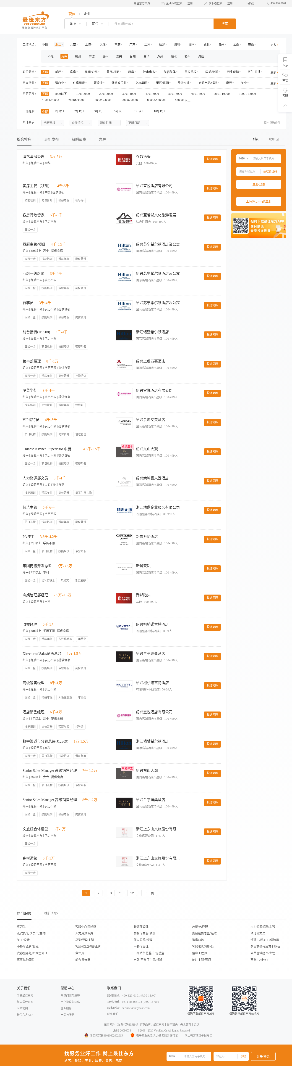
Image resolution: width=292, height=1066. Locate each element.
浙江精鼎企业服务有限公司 (158, 507)
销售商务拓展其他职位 (265, 946)
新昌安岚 (143, 566)
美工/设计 (23, 940)
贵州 (221, 44)
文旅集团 (141, 83)
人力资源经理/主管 (262, 926)
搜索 (224, 24)
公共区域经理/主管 (262, 953)
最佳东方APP (25, 1014)
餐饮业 (98, 83)
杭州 (78, 56)
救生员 (79, 953)
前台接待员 (82, 959)
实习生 (21, 926)
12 (132, 893)
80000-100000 (156, 100)
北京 (73, 44)
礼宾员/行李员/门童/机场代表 (34, 933)
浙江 (58, 44)
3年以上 (99, 111)
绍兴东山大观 (147, 449)
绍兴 (64, 56)
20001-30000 (77, 100)
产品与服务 (67, 1014)
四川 (177, 44)
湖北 (206, 44)
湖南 (192, 44)
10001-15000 (248, 93)
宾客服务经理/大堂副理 (32, 953)
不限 (45, 44)
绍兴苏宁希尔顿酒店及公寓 (158, 244)
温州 (105, 56)
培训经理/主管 (84, 940)
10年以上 (160, 111)
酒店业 (59, 83)
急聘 (102, 139)
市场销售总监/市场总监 (149, 953)
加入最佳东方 (25, 1002)
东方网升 (109, 1024)
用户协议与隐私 (70, 1002)
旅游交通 (184, 83)
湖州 (160, 56)
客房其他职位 (26, 959)
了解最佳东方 (25, 995)
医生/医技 (254, 72)
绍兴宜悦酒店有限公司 (154, 186)
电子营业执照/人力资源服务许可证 (157, 1035)
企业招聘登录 (174, 3)
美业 (244, 83)
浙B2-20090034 (122, 1030)
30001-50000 (103, 100)
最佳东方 (158, 1024)
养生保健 (233, 72)
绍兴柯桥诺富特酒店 (152, 624)
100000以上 (183, 100)
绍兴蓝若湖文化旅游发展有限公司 (159, 215)
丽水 (174, 56)
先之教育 (185, 1024)
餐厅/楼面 (113, 72)
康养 (229, 83)
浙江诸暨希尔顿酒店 (152, 332)
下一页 (149, 893)
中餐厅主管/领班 (28, 946)
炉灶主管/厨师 (201, 959)
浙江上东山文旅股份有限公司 (159, 829)
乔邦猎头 (143, 157)
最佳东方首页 (142, 3)
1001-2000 (83, 93)
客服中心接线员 (85, 926)
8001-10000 (222, 93)
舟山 (201, 56)
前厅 (58, 72)
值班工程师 (199, 953)
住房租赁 (79, 83)
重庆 (117, 44)
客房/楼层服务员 (203, 946)
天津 (103, 44)
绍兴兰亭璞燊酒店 (150, 654)
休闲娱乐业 (119, 83)
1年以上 (60, 111)
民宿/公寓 (91, 72)
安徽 (251, 44)
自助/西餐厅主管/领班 (148, 959)
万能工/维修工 (259, 959)
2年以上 (80, 111)
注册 (190, 3)
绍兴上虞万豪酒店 (150, 361)
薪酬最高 (79, 139)
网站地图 (22, 1008)
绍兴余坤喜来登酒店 (152, 478)
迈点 (196, 1024)
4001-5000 (152, 93)
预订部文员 (257, 933)
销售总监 (198, 940)
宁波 (92, 56)
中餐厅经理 (141, 946)
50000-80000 (129, 100)
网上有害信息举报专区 (198, 1035)
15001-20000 (51, 100)
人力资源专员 (84, 933)
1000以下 (61, 93)
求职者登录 (215, 3)
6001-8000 (198, 93)
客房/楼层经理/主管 (88, 946)
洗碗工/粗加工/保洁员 (264, 940)
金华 (146, 56)
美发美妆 (190, 72)
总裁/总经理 (200, 926)
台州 (133, 56)
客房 (73, 72)
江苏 (147, 44)
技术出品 (149, 72)
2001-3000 (106, 93)
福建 (162, 44)
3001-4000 (129, 93)
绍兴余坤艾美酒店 (150, 420)
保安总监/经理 (143, 940)
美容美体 (170, 72)
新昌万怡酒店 (147, 537)
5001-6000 (175, 93)
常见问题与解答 (70, 995)
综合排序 (24, 139)
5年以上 (119, 111)
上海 (88, 44)
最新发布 (51, 139)
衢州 (187, 56)
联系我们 (112, 1014)
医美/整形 (211, 72)
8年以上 (139, 111)
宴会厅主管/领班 (144, 933)
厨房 (131, 72)
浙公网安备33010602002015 (106, 1035)
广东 (132, 44)
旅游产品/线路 (207, 83)
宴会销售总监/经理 (204, 933)
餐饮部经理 (141, 926)
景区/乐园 (162, 83)
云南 (236, 44)
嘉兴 (119, 56)
